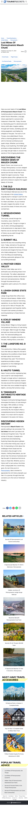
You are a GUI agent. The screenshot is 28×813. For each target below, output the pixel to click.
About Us (5, 796)
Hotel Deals (5, 57)
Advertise (21, 797)
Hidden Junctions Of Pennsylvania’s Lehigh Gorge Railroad (14, 592)
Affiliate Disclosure (6, 797)
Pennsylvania (17, 61)
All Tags (14, 799)
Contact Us (14, 797)
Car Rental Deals (6, 61)
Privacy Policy (22, 796)
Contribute (11, 796)
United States (18, 194)
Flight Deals (14, 57)
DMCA (25, 797)
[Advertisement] (11, 22)
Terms (16, 796)
